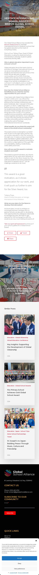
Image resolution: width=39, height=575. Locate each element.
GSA (19, 31)
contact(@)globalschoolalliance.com (20, 492)
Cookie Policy (13, 572)
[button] (36, 541)
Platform (7, 537)
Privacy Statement (23, 572)
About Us (7, 536)
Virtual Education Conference (17, 340)
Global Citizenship (21, 337)
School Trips (25, 431)
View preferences (19, 569)
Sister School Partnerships (16, 434)
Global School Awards (24, 13)
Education (10, 13)
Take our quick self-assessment (14, 224)
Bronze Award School (11, 44)
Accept (19, 558)
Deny (19, 563)
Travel (9, 437)
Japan (17, 431)
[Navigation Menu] (34, 4)
